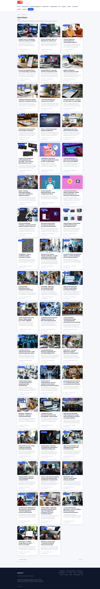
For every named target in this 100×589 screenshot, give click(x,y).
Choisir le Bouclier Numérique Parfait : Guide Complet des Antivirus (48, 192)
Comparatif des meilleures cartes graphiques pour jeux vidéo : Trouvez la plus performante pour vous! (26, 161)
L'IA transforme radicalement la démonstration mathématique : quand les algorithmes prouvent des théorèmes (27, 510)
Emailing (64, 6)
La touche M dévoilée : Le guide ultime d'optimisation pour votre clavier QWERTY (70, 160)
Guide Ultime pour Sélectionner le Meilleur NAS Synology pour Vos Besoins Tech (71, 225)
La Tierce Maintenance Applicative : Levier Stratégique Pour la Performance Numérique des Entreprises (72, 510)
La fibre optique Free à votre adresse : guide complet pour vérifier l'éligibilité (26, 319)
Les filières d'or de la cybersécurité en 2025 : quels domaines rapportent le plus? (27, 351)
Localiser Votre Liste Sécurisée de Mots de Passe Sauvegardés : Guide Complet (49, 415)
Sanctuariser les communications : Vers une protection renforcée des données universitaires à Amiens (50, 383)
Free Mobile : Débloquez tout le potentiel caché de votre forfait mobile (47, 288)
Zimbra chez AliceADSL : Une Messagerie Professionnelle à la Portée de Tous (71, 447)
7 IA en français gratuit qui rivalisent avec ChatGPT (48, 100)
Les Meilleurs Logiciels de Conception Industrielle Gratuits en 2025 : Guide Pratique (50, 160)
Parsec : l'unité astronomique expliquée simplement (49, 129)
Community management (35, 6)
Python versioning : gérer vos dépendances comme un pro (49, 40)
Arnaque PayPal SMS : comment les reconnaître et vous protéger (72, 100)
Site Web (19, 9)
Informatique (75, 6)
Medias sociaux (45, 6)
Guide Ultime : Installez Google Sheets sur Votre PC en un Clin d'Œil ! (25, 543)
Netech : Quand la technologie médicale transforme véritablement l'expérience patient (26, 193)
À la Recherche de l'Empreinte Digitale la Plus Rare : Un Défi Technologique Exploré (49, 319)
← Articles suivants (22, 559)
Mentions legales (77, 574)
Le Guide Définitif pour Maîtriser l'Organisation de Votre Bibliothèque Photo (48, 351)
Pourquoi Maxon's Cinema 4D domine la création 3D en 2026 (49, 70)
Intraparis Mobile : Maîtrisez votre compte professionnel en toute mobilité (26, 478)
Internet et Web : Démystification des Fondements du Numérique (26, 288)
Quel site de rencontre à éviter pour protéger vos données (27, 129)
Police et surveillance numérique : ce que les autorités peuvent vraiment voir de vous (27, 225)
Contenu (69, 6)
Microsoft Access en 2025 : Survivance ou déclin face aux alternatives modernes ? (48, 225)
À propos (24, 9)
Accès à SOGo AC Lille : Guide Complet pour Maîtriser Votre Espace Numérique (27, 447)
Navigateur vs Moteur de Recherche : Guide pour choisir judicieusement (25, 415)
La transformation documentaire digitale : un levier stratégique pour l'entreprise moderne (72, 255)
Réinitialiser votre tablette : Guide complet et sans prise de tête (70, 478)
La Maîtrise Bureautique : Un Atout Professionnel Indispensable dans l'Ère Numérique (25, 383)
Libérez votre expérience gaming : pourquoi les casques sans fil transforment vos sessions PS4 (50, 478)
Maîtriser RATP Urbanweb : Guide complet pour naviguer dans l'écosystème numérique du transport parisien (71, 416)
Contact (31, 9)
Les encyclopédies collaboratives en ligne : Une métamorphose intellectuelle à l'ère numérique (71, 320)
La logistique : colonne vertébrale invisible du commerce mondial (25, 255)
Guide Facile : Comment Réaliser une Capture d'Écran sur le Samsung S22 (70, 351)
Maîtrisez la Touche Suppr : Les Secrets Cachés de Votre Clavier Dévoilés (48, 543)
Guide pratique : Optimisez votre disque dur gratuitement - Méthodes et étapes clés (49, 447)
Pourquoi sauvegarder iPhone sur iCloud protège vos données (27, 70)
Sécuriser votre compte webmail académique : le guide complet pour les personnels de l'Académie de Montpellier (49, 256)
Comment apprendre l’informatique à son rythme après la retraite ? (70, 41)
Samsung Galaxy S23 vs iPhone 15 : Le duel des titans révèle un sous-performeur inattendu (71, 382)
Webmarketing (25, 6)
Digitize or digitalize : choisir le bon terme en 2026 (71, 70)
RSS (82, 574)
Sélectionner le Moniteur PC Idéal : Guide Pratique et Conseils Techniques (70, 288)
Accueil (18, 6)
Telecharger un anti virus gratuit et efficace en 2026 (70, 129)
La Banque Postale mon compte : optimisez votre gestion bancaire (28, 100)
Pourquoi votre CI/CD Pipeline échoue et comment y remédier (27, 40)
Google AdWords (54, 6)
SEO (60, 6)
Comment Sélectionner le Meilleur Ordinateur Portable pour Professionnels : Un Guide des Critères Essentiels (71, 193)
